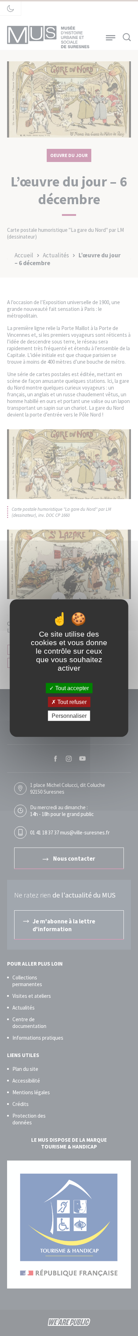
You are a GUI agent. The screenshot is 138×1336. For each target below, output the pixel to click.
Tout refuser (71, 702)
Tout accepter (71, 688)
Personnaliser (69, 716)
